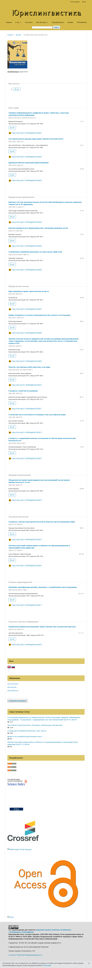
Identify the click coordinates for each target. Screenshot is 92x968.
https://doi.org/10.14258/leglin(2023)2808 (27, 333)
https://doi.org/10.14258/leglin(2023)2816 (27, 565)
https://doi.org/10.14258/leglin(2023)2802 (27, 157)
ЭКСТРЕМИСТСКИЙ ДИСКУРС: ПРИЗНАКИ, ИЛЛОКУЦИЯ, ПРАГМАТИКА (34, 725)
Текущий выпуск (57, 22)
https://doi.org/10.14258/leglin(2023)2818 (27, 644)
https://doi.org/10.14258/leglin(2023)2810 (27, 385)
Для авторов (41, 22)
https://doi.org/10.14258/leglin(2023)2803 (27, 180)
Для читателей (12, 684)
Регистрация (75, 2)
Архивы (70, 22)
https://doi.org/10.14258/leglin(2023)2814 (27, 500)
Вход (84, 2)
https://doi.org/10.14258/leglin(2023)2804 (27, 222)
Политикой (46, 965)
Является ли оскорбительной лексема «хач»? (24, 736)
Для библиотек (12, 691)
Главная (8, 22)
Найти (56, 27)
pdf (17, 89)
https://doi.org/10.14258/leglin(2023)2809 (27, 361)
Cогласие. (12, 955)
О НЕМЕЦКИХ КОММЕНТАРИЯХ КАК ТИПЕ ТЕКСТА (26, 731)
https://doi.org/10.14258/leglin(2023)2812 (27, 432)
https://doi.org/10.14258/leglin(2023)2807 (27, 309)
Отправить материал (17, 701)
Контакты (29, 22)
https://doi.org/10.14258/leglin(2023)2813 (27, 458)
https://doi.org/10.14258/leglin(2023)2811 (27, 408)
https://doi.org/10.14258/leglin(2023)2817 (27, 605)
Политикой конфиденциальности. (29, 955)
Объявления (82, 22)
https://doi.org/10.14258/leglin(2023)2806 (27, 270)
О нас (17, 22)
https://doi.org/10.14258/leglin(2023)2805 (27, 246)
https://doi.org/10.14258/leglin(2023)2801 (27, 133)
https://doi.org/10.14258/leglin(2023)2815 (27, 539)
